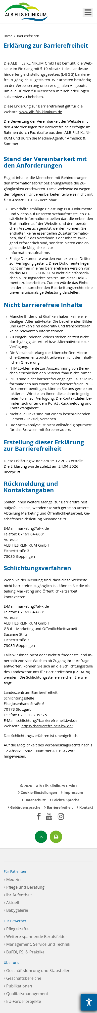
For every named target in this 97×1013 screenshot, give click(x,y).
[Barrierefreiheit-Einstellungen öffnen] (89, 1002)
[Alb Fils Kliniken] (26, 11)
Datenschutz (34, 799)
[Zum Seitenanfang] (41, 837)
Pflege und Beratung (24, 886)
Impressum (72, 792)
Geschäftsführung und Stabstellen (37, 970)
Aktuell (11, 902)
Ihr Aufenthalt (18, 894)
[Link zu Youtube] (49, 816)
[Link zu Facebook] (39, 816)
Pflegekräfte (16, 928)
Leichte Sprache (64, 799)
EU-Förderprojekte (22, 1001)
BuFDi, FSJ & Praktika (24, 951)
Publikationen (18, 985)
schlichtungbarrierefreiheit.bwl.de (46, 720)
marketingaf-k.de (32, 528)
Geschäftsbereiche (22, 978)
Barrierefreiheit (58, 806)
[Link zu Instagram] (61, 816)
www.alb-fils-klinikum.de (40, 111)
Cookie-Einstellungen (37, 792)
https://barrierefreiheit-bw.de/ (47, 725)
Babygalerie (16, 910)
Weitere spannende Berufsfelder (35, 936)
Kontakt (85, 806)
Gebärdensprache (23, 806)
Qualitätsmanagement (26, 993)
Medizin (12, 879)
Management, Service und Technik (37, 944)
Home (8, 36)
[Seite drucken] (56, 837)
